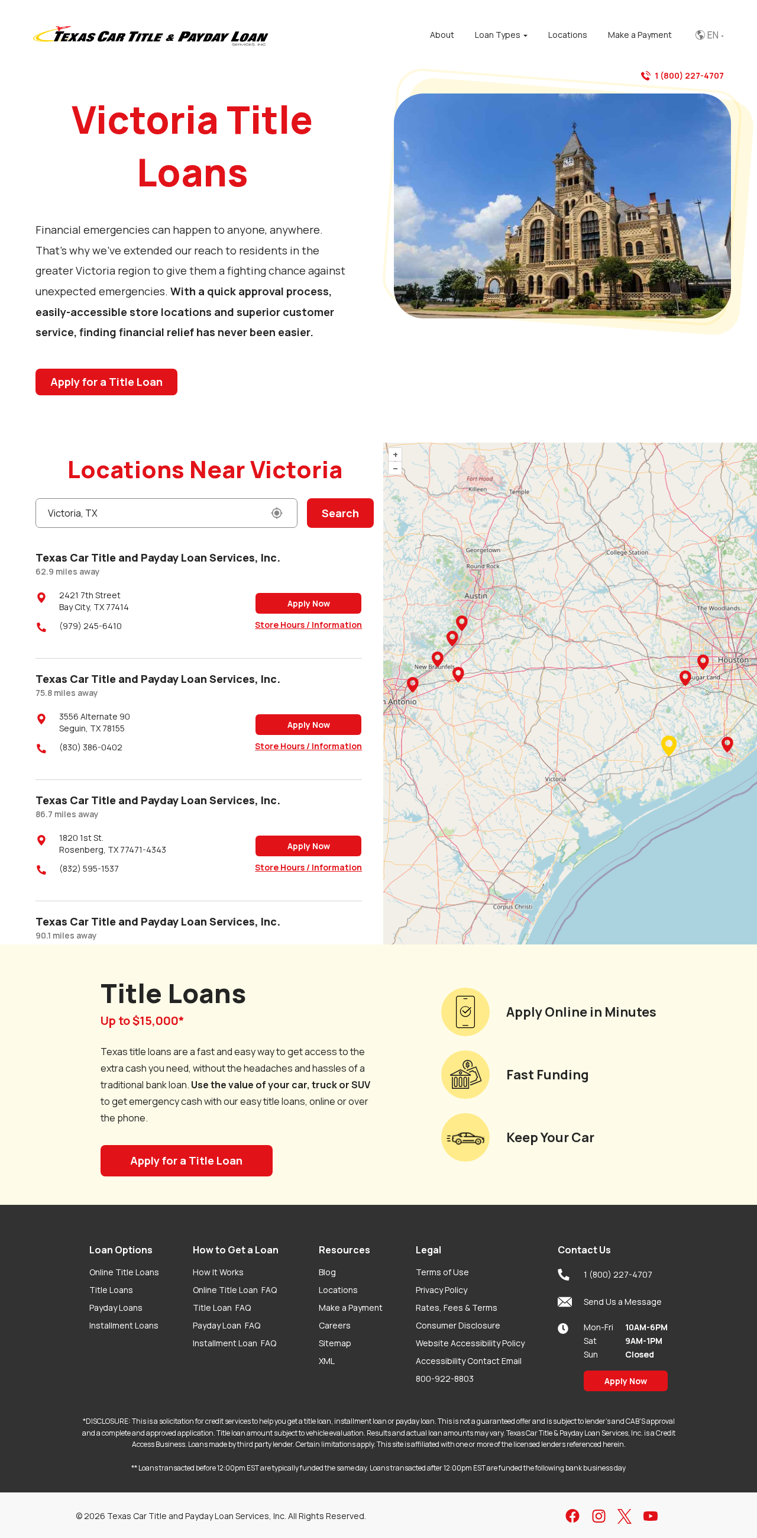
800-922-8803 (445, 1378)
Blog (327, 1272)
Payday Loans (116, 1307)
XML (327, 1360)
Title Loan (222, 1307)
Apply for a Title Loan (106, 382)
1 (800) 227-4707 (689, 75)
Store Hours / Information (308, 624)
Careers (335, 1325)
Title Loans (111, 1289)
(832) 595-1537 (89, 868)
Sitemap (335, 1343)
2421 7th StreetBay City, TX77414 (94, 600)
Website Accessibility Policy (470, 1343)
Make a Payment (351, 1307)
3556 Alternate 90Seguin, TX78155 (94, 722)
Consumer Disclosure (458, 1325)
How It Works (218, 1272)
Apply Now (308, 603)
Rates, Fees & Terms (456, 1307)
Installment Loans (123, 1325)
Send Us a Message (623, 1301)
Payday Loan (226, 1325)
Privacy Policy (441, 1289)
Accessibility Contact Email (469, 1360)
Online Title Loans (124, 1272)
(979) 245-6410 (90, 625)
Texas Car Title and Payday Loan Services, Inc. (157, 557)
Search (340, 513)
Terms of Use (442, 1272)
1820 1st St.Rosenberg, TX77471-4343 (112, 843)
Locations (338, 1289)
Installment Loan (234, 1343)
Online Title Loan (235, 1289)
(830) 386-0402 (90, 747)
